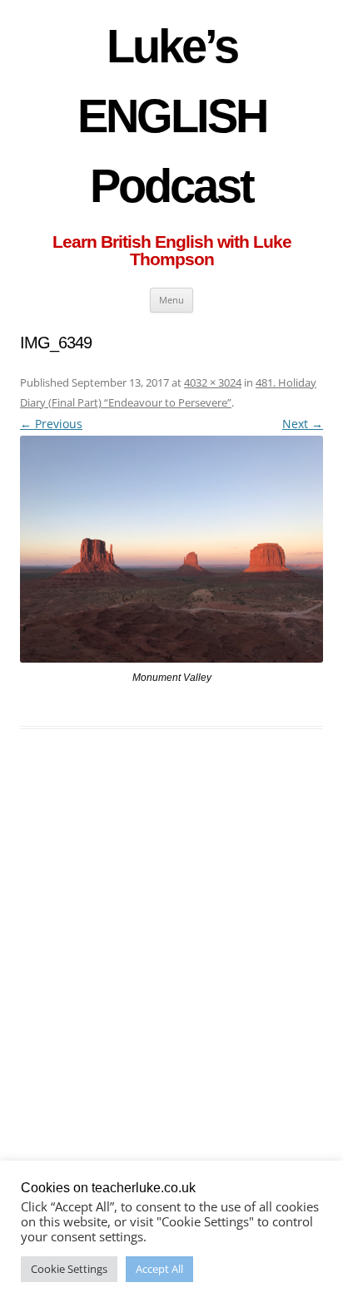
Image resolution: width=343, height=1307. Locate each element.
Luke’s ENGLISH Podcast (171, 116)
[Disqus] (171, 997)
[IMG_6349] (171, 549)
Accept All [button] (159, 1268)
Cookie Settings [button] (69, 1268)
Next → (302, 424)
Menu (171, 299)
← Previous (51, 424)
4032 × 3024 (212, 382)
